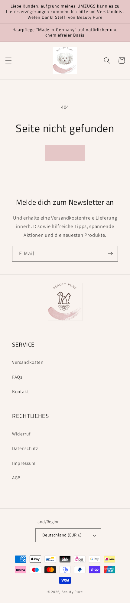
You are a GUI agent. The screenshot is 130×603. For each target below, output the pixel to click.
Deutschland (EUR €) (61, 535)
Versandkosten (28, 362)
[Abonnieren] (110, 254)
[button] (8, 60)
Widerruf (21, 434)
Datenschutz (25, 448)
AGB (16, 477)
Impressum (24, 463)
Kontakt (20, 391)
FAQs (17, 377)
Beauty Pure (72, 591)
